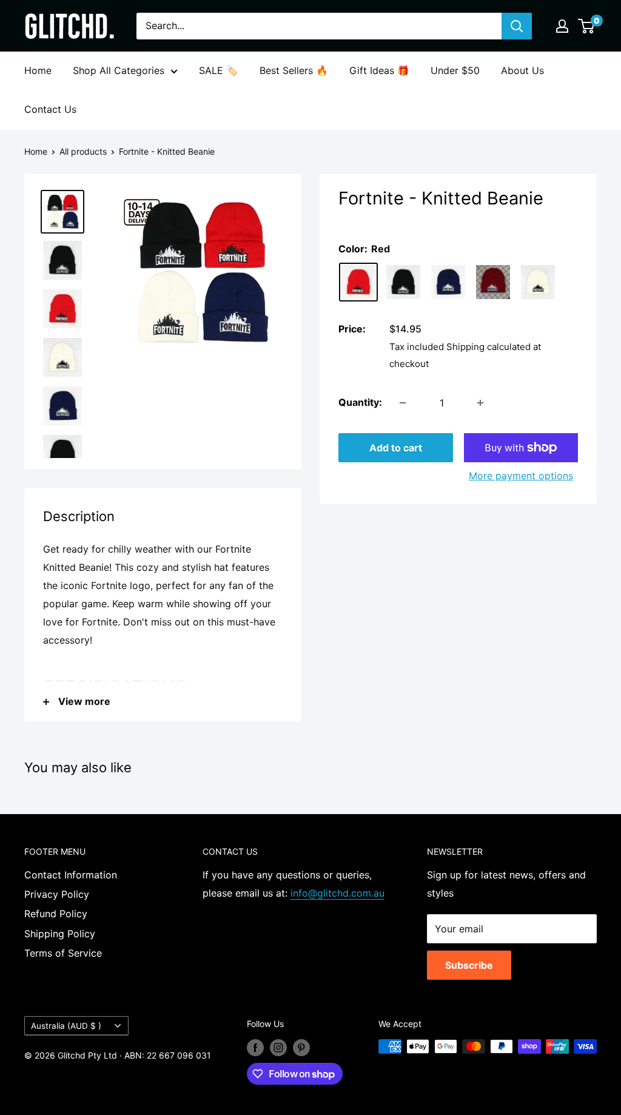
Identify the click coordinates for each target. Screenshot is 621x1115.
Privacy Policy (56, 894)
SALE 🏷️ (218, 70)
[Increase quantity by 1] (480, 403)
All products (83, 151)
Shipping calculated (488, 346)
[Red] (358, 282)
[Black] (403, 282)
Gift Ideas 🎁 (379, 70)
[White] (538, 282)
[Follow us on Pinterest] (301, 1047)
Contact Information (70, 875)
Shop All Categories (118, 70)
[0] (586, 26)
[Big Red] (493, 282)
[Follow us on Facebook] (255, 1047)
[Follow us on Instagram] (278, 1047)
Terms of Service (63, 953)
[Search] (517, 26)
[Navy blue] (448, 282)
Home (38, 70)
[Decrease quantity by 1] (402, 403)
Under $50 (455, 70)
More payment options (521, 476)
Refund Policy (55, 914)
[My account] (562, 26)
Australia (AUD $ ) (66, 1026)
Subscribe (469, 965)
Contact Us (50, 109)
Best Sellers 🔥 (294, 70)
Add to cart (395, 448)
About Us (522, 70)
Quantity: (360, 402)
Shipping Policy (59, 934)
